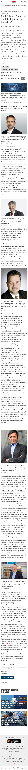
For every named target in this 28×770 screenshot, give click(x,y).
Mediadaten (6, 749)
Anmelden (24, 1)
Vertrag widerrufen (18, 749)
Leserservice (17, 745)
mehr (23, 79)
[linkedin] (14, 768)
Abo (22, 745)
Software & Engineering (6, 5)
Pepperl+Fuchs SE (7, 75)
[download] (22, 768)
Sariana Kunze (16, 27)
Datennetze (14, 5)
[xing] (10, 768)
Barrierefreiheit (14, 746)
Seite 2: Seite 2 (5, 671)
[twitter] (5, 768)
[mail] (18, 768)
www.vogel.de (14, 763)
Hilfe (11, 749)
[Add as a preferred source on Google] (14, 741)
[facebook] (1, 768)
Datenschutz (6, 746)
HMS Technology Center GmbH (11, 72)
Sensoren (7, 643)
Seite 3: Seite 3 (5, 673)
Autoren (17, 751)
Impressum (23, 748)
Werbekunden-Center (13, 748)
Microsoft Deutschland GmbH (10, 78)
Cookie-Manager (9, 745)
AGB (20, 746)
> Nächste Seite (8, 677)
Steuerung (21, 327)
